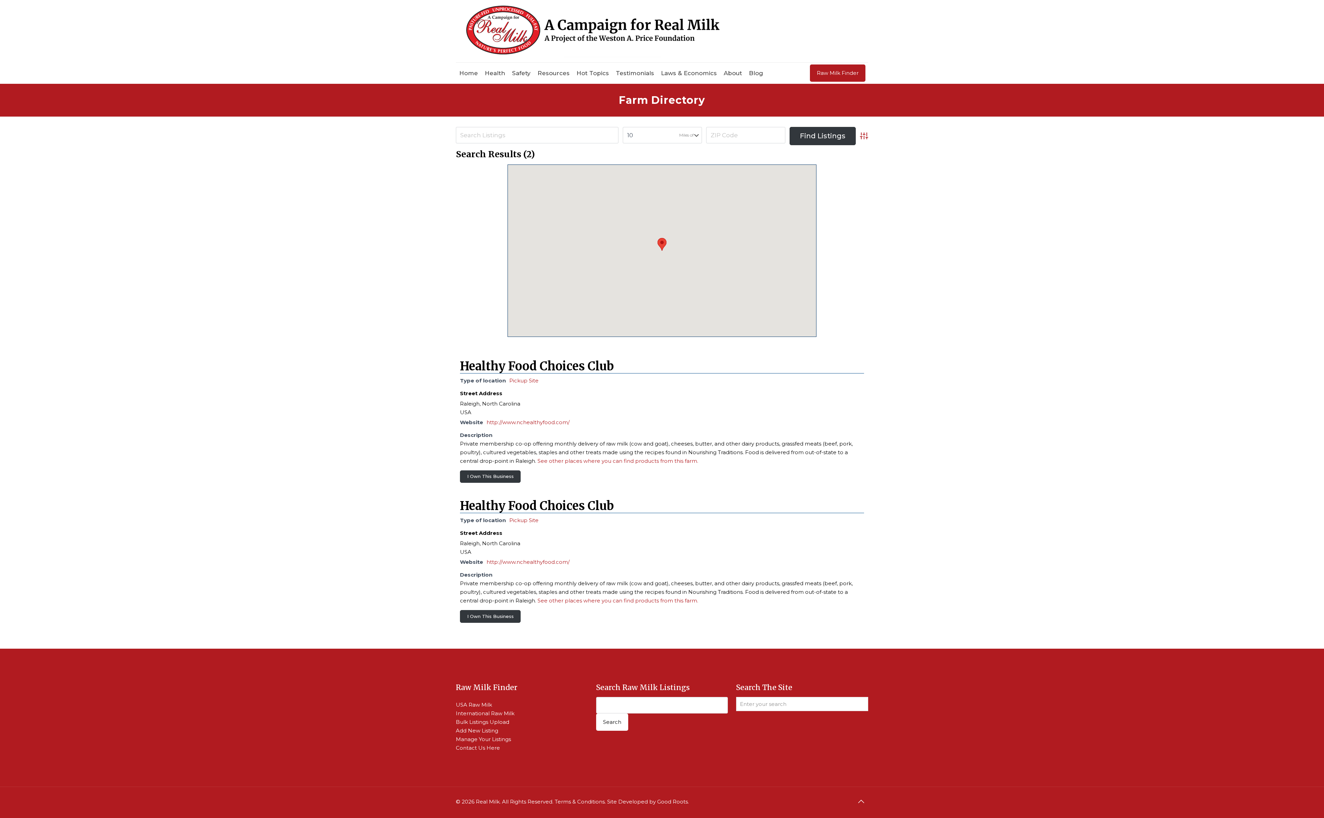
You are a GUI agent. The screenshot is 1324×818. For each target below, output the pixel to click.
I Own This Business (490, 476)
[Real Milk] (593, 31)
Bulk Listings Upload (482, 722)
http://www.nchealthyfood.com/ (528, 422)
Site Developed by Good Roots (647, 801)
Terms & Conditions (580, 801)
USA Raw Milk (474, 704)
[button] (662, 244)
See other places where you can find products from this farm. (618, 461)
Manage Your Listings (483, 739)
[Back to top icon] (861, 801)
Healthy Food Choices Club (537, 366)
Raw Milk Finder (838, 73)
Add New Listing (477, 730)
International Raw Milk (485, 713)
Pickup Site (524, 380)
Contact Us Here (478, 748)
